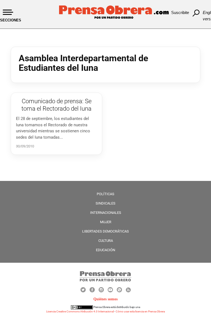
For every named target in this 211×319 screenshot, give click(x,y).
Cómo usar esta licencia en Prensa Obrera (140, 311)
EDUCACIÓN (105, 250)
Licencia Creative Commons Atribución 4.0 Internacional (80, 311)
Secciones (10, 20)
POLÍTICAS (105, 194)
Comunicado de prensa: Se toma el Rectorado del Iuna (56, 105)
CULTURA (105, 241)
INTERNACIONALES (105, 213)
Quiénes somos (105, 299)
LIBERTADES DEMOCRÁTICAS (105, 231)
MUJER (105, 222)
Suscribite (180, 12)
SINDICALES (105, 203)
